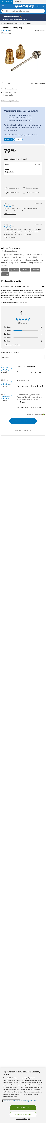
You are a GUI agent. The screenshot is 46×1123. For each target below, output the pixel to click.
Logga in (18, 139)
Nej (40, 372)
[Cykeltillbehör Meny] (14, 23)
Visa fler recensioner (23, 421)
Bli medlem (8, 139)
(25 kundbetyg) (6, 33)
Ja (35, 372)
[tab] (6, 2)
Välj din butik (9, 172)
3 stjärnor (7, 334)
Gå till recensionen (10, 214)
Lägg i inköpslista (39, 83)
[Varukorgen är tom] (43, 6)
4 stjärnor (7, 330)
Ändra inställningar (23, 1119)
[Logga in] (38, 6)
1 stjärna (7, 341)
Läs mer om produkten (10, 101)
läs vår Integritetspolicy (29, 1101)
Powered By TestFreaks (34, 414)
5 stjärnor (7, 327)
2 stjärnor (7, 337)
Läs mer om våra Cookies (11, 1101)
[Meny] (2, 6)
